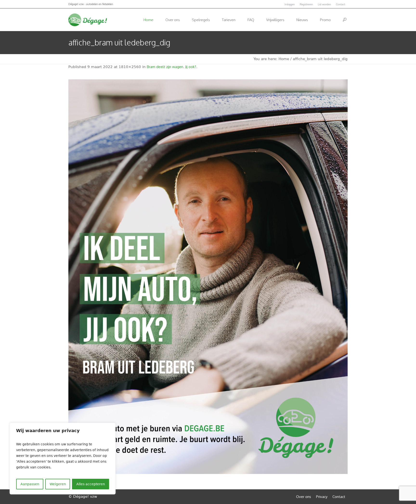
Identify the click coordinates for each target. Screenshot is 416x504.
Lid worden (324, 4)
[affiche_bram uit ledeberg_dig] (208, 276)
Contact (340, 4)
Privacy (321, 496)
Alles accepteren (90, 484)
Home (284, 59)
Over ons (303, 496)
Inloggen (290, 4)
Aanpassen (29, 484)
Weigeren (58, 484)
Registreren (306, 4)
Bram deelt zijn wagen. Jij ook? (171, 66)
